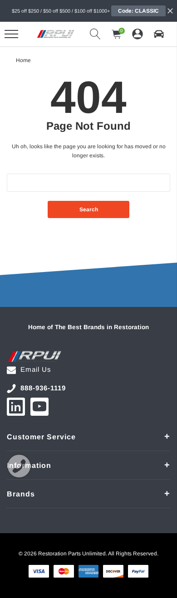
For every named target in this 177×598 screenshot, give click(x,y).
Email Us (35, 369)
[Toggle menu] (11, 34)
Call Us (19, 466)
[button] (158, 34)
